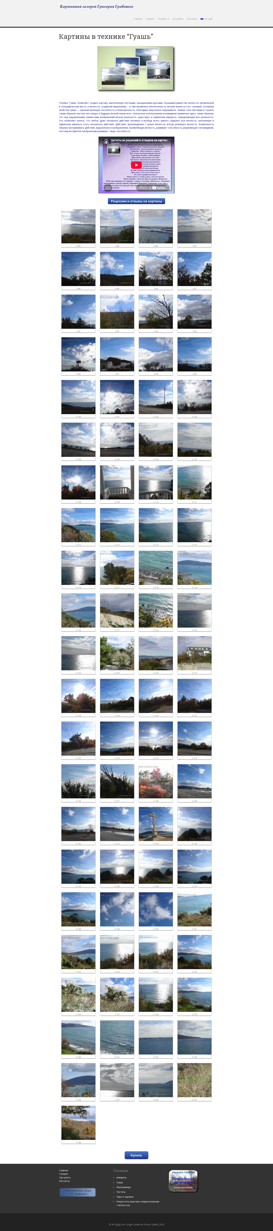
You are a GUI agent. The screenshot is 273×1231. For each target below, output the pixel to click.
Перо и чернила (124, 1196)
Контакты (192, 18)
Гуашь (119, 1182)
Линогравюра (123, 1187)
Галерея (150, 18)
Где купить (178, 18)
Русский (208, 18)
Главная (137, 18)
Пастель (120, 1191)
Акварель (121, 1177)
